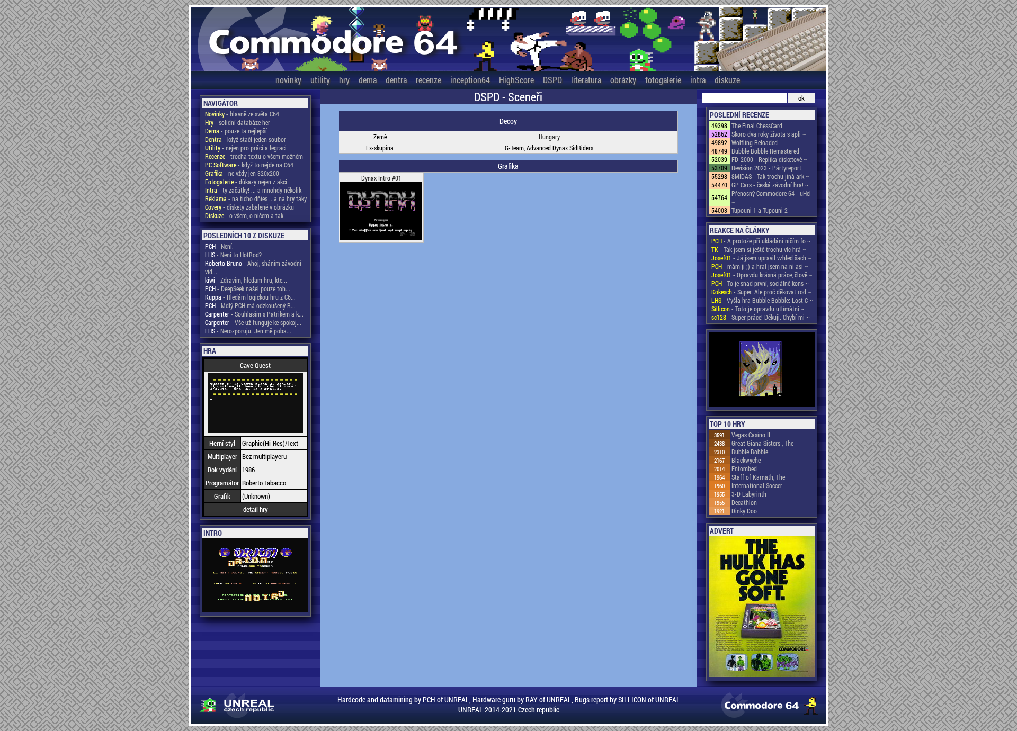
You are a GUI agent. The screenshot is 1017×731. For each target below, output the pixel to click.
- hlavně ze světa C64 (242, 114)
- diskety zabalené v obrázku (249, 207)
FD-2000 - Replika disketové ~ (769, 159)
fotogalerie (663, 79)
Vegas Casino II (750, 434)
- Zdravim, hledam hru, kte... (246, 280)
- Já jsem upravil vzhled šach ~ (761, 258)
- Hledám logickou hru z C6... (250, 297)
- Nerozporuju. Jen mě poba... (248, 331)
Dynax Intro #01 (381, 178)
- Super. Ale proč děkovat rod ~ (761, 291)
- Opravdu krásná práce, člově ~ (762, 274)
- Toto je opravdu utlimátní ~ (758, 308)
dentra (396, 79)
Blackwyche (746, 460)
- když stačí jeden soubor (245, 139)
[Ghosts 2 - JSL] (762, 370)
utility (320, 79)
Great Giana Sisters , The (762, 443)
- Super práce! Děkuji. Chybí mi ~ (760, 317)
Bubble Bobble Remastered (765, 151)
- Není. (219, 246)
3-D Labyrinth (748, 494)
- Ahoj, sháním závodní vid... (253, 267)
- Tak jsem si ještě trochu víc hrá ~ (758, 249)
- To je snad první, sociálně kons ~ (760, 283)
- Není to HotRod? (233, 254)
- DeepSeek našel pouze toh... (247, 288)
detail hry (255, 509)
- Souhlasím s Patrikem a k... (254, 314)
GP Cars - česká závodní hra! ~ (770, 185)
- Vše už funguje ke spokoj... (253, 322)
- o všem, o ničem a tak (244, 215)
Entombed (744, 468)
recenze (428, 79)
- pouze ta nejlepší (236, 131)
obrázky (623, 79)
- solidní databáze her (237, 122)
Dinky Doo (744, 511)
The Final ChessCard (756, 125)
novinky (288, 79)
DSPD (552, 79)
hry (344, 79)
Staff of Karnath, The (758, 477)
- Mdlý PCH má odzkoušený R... (250, 305)
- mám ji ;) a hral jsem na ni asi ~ (759, 266)
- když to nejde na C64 (249, 164)
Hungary (549, 136)
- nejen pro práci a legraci (246, 147)
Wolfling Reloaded (754, 142)
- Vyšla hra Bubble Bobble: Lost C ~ (762, 300)
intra (698, 79)
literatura (586, 79)
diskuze (727, 79)
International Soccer (756, 485)
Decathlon (744, 502)
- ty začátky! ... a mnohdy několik (253, 190)
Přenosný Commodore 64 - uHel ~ (771, 197)
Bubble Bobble (749, 451)
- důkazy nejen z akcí (246, 181)
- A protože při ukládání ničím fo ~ (761, 241)
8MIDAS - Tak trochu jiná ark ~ (770, 176)
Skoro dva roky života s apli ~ (768, 134)
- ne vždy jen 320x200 (242, 173)
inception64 (470, 79)
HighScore (516, 79)
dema (368, 79)
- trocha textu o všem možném (254, 156)
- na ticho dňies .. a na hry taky (256, 198)
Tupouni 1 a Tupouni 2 (759, 210)
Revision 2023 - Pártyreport (766, 168)
